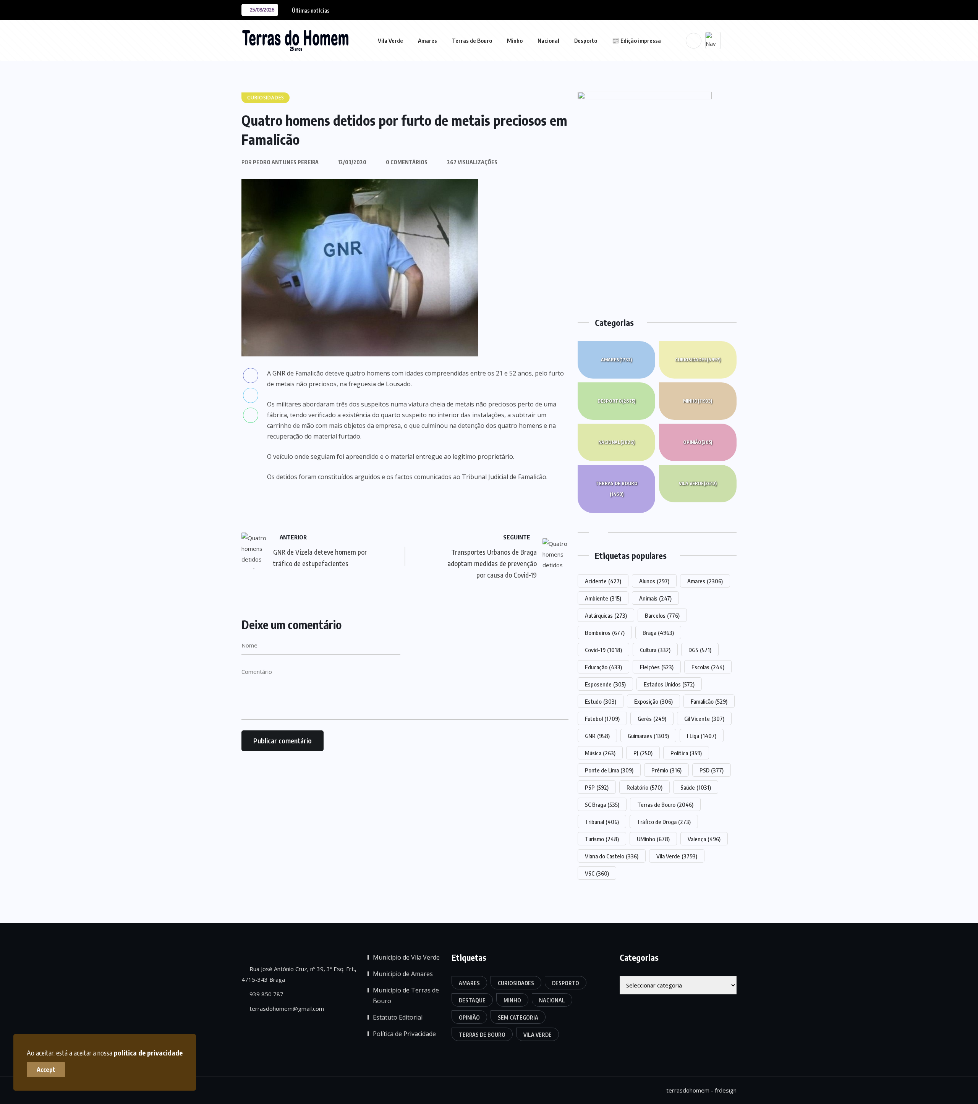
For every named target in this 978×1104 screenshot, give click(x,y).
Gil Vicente (704, 718)
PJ (643, 752)
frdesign (726, 1090)
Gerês (652, 718)
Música (600, 752)
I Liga (701, 735)
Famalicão (709, 701)
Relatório (644, 787)
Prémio (666, 770)
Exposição (653, 701)
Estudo (600, 701)
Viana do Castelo (611, 856)
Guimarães (648, 735)
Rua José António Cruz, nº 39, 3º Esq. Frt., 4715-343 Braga (298, 974)
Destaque (472, 1000)
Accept (46, 1069)
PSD (711, 770)
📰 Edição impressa (636, 40)
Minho (515, 40)
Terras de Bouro (472, 40)
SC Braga (602, 804)
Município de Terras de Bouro (406, 995)
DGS (699, 649)
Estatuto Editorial (398, 1017)
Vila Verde (390, 40)
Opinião (697, 442)
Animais (655, 598)
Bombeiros (605, 632)
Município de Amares (403, 974)
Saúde (695, 787)
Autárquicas (606, 615)
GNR (597, 735)
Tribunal (602, 821)
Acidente (603, 581)
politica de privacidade (148, 1052)
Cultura (655, 649)
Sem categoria (518, 1017)
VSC (597, 873)
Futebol (602, 718)
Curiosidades (698, 360)
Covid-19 (603, 649)
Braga (658, 632)
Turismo (602, 838)
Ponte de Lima (609, 770)
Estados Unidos (669, 684)
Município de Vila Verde (406, 957)
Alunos (654, 581)
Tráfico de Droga (664, 821)
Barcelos (662, 615)
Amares (427, 40)
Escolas (707, 667)
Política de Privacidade (404, 1034)
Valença (704, 838)
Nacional (548, 40)
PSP (597, 787)
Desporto (585, 40)
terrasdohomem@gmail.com (286, 1008)
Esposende (605, 684)
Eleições (657, 667)
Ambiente (603, 598)
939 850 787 (265, 994)
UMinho (653, 838)
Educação (603, 667)
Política (686, 752)
